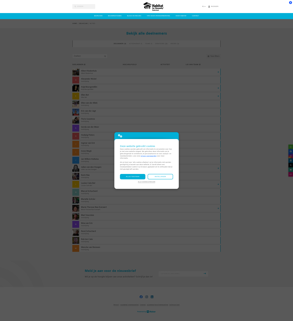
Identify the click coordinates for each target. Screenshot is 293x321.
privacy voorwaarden (148, 156)
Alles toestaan (132, 177)
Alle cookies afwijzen (146, 182)
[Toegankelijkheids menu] (290, 2)
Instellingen (160, 177)
